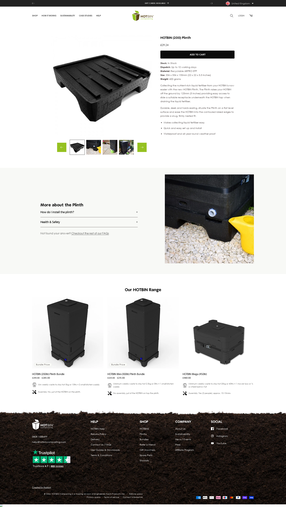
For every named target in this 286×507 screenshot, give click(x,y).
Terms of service (111, 497)
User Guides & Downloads (105, 449)
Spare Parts (146, 455)
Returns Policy (98, 434)
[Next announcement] (211, 3)
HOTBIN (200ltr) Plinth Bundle (48, 374)
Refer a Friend (147, 444)
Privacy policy (94, 497)
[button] (35, 16)
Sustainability (182, 434)
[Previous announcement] (33, 3)
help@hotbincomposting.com (49, 441)
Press (177, 444)
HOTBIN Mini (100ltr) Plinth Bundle (126, 374)
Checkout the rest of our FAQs (90, 233)
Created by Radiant (41, 487)
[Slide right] (142, 147)
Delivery (95, 439)
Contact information (133, 497)
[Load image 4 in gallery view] (126, 147)
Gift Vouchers (147, 449)
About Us (180, 428)
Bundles (144, 439)
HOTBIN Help (98, 428)
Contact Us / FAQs (101, 444)
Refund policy (136, 494)
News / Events (183, 439)
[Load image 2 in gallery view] (93, 147)
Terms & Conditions (101, 455)
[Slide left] (61, 147)
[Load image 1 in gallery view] (77, 147)
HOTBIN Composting (62, 494)
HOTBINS (144, 428)
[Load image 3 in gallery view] (110, 147)
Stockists (144, 460)
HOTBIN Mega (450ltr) (195, 374)
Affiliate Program (184, 449)
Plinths (143, 434)
